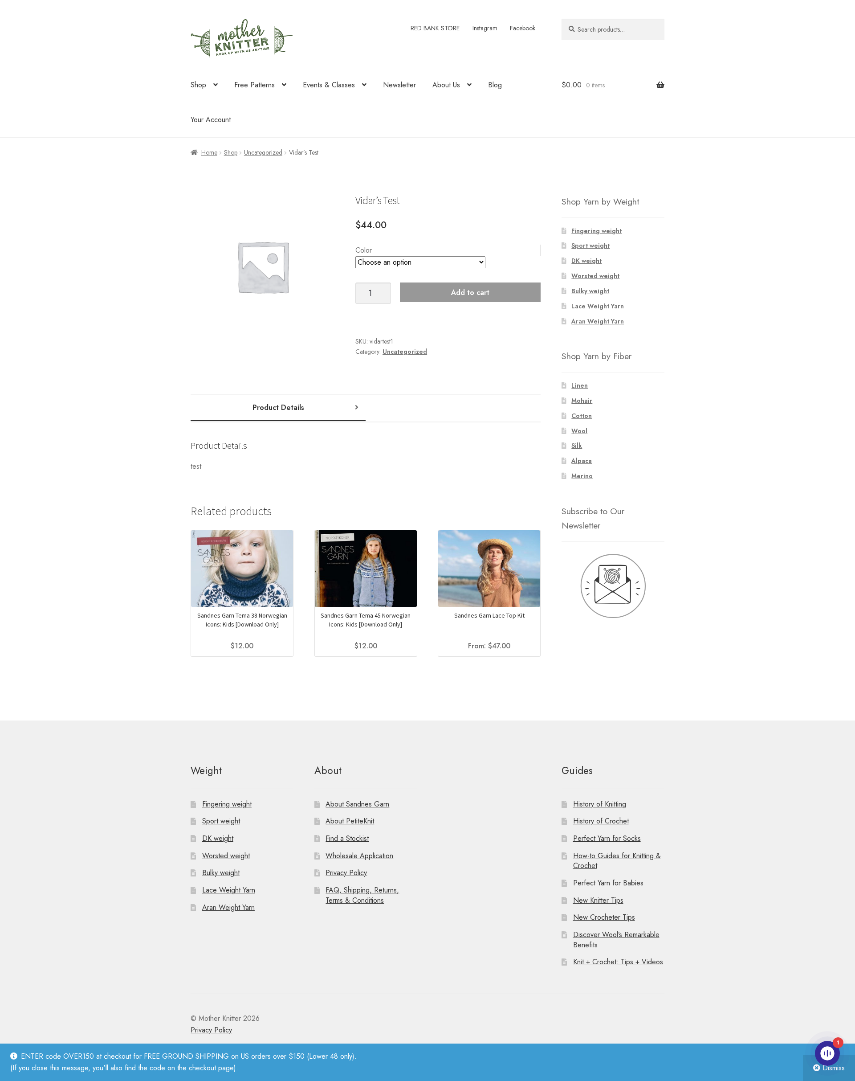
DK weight (586, 260)
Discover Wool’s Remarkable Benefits (616, 939)
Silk (576, 445)
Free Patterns (254, 85)
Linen (579, 385)
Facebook (522, 28)
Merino (582, 475)
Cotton (581, 415)
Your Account (211, 120)
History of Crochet (601, 821)
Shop (198, 85)
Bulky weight (590, 291)
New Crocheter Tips (604, 917)
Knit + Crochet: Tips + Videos (618, 962)
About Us (446, 85)
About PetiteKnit (350, 821)
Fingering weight (596, 230)
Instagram (484, 28)
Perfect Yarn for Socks (607, 838)
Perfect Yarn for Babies (608, 883)
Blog (495, 85)
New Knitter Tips (598, 900)
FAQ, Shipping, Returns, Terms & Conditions (362, 895)
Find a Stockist (347, 838)
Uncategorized (263, 152)
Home (209, 152)
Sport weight (590, 245)
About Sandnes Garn (357, 804)
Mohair (581, 400)
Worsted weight (595, 275)
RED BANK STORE (435, 28)
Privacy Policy (346, 873)
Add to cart (470, 292)
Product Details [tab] (278, 407)
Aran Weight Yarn (597, 321)
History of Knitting (599, 804)
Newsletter (399, 85)
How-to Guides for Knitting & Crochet (617, 861)
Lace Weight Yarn (597, 306)
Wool (579, 430)
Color (363, 250)
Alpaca (581, 460)
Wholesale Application (359, 856)
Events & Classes (329, 85)
